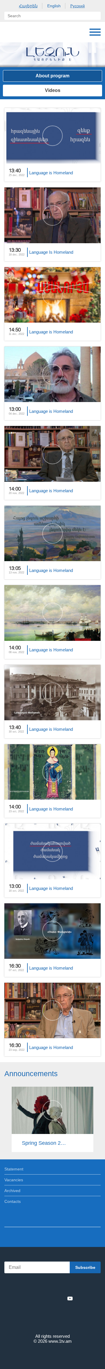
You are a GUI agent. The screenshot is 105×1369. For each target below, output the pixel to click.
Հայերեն (28, 5)
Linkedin (50, 1298)
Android (69, 1285)
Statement (13, 1169)
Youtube (70, 1298)
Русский (77, 5)
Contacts (12, 1201)
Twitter (40, 1298)
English (54, 6)
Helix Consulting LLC (52, 1355)
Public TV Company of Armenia (10, 32)
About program (52, 75)
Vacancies (13, 1179)
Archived (12, 1190)
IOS (36, 1285)
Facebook (32, 1298)
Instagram (60, 1298)
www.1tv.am (60, 1341)
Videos (52, 90)
